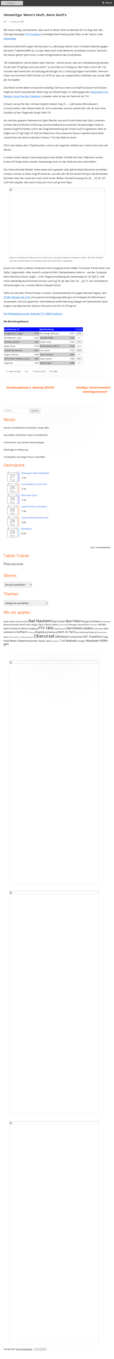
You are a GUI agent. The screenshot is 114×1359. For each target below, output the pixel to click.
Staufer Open (44, 640)
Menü (109, 2)
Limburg (31, 632)
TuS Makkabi (68, 640)
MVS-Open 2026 (29, 495)
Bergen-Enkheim (90, 621)
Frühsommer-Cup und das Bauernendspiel (24, 442)
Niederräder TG (14, 637)
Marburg (52, 632)
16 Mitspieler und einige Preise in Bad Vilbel (24, 457)
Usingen (82, 640)
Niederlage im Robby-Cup (16, 449)
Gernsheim (74, 628)
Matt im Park (66, 632)
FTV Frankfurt (33, 34)
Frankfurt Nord (18, 628)
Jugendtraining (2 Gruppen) (34, 506)
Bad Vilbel (73, 621)
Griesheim (98, 628)
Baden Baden (10, 621)
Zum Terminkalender (100, 547)
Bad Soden (59, 621)
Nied (6, 637)
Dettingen (72, 624)
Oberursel (44, 636)
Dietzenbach (83, 624)
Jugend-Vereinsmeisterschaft (34, 517)
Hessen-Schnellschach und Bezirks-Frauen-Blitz (26, 427)
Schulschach (76, 636)
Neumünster (102, 632)
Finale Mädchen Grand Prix (34, 484)
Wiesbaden (92, 640)
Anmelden (40, 1349)
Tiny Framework (23, 1349)
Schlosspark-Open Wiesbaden (35, 473)
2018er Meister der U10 (17, 297)
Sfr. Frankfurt (93, 637)
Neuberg (92, 632)
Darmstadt (63, 625)
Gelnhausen (59, 628)
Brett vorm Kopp (28, 624)
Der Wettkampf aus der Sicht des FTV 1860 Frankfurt (33, 313)
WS (5, 21)
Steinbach (56, 641)
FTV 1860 (53, 371)
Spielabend (26, 528)
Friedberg (33, 628)
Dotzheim (94, 625)
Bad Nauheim (40, 620)
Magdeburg (41, 632)
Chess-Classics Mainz (48, 624)
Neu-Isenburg (81, 632)
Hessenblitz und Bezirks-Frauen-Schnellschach (26, 435)
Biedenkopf (105, 621)
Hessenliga (10, 38)
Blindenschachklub (11, 624)
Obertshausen (27, 637)
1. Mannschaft (39, 371)
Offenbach (62, 637)
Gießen (88, 628)
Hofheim (21, 632)
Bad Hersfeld (22, 621)
